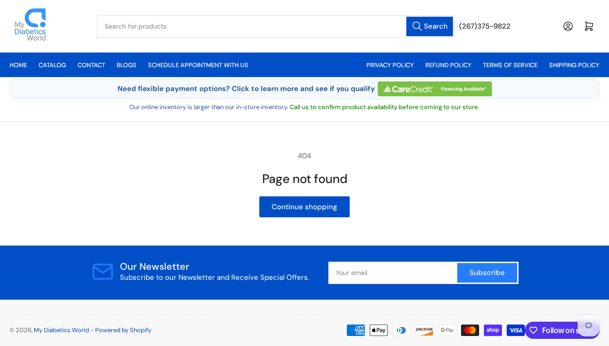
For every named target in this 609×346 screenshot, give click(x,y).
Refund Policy (448, 65)
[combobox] (275, 26)
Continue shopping (304, 207)
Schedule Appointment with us (198, 65)
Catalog (52, 65)
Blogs (127, 65)
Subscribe (487, 272)
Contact (91, 65)
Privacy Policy (390, 65)
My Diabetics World (61, 330)
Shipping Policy (574, 65)
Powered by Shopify (123, 330)
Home (18, 65)
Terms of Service (510, 65)
